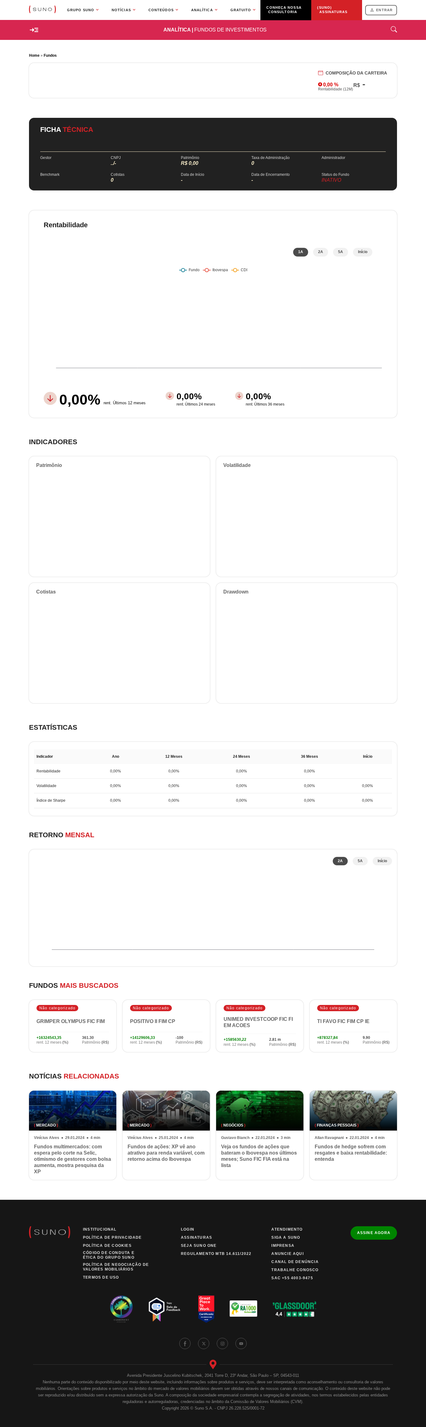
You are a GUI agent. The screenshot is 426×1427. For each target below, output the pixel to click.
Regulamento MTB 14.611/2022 (216, 1254)
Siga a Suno (285, 1237)
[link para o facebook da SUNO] (185, 1343)
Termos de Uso (101, 1277)
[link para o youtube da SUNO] (241, 1343)
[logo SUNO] (42, 10)
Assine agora (373, 1233)
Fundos (50, 55)
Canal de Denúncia (294, 1262)
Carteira (356, 72)
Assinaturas (196, 1237)
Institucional (100, 1229)
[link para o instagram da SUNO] (222, 1343)
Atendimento (287, 1229)
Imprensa (282, 1245)
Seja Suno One (199, 1245)
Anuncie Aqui (287, 1254)
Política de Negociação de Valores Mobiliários (116, 1266)
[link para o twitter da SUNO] (203, 1343)
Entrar (384, 10)
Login (187, 1229)
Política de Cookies (107, 1245)
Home (34, 55)
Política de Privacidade (112, 1237)
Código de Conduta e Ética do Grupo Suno (108, 1255)
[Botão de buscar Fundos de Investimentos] (394, 30)
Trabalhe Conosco (294, 1270)
